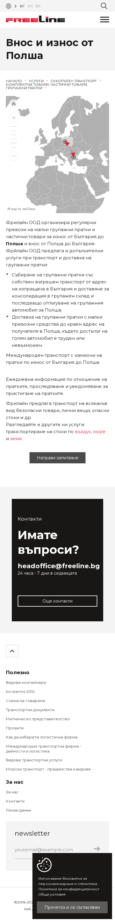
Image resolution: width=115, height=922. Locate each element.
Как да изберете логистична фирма (42, 737)
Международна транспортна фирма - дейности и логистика (43, 748)
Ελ (38, 6)
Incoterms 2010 (20, 691)
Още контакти (57, 601)
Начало (14, 81)
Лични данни (18, 810)
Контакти (15, 801)
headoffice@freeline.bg (59, 566)
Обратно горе (12, 651)
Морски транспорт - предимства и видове (48, 769)
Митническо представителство (38, 718)
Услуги (37, 81)
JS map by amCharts (21, 209)
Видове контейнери (26, 682)
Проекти (15, 728)
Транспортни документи (30, 709)
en (30, 6)
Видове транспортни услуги (34, 760)
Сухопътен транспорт (74, 81)
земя (16, 438)
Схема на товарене (25, 700)
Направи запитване (57, 457)
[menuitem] (69, 159)
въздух (83, 431)
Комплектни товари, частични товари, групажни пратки (47, 86)
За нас (12, 792)
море (99, 431)
